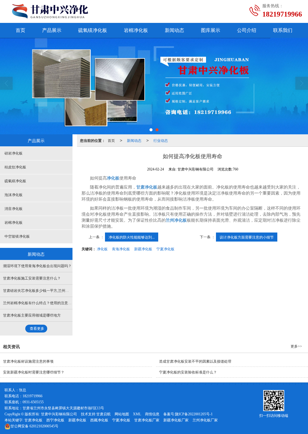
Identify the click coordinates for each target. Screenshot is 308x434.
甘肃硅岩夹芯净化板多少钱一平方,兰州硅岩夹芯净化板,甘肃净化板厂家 (60, 291)
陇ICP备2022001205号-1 (194, 414)
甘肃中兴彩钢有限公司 (59, 414)
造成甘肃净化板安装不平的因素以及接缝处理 (195, 361)
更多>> (296, 346)
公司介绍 (246, 30)
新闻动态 (174, 30)
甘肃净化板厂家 (146, 420)
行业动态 (160, 140)
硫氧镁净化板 (92, 30)
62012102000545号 (34, 426)
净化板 (102, 248)
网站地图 (122, 414)
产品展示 (51, 30)
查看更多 (37, 328)
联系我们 (282, 30)
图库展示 (210, 30)
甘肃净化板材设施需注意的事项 (28, 361)
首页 (20, 30)
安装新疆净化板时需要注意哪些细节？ (33, 372)
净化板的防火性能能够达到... (132, 236)
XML (137, 414)
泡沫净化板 (14, 195)
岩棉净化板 (136, 30)
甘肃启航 (103, 414)
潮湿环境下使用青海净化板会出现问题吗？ (37, 266)
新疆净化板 (143, 248)
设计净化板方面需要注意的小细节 (247, 236)
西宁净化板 (55, 420)
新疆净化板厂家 (176, 420)
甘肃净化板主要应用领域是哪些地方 (32, 315)
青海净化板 (121, 248)
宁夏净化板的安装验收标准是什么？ (188, 372)
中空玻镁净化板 (17, 236)
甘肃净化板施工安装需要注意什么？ (32, 278)
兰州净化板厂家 (205, 420)
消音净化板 (14, 209)
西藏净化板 (99, 420)
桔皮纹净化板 (15, 167)
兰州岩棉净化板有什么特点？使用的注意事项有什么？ (46, 303)
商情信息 (152, 414)
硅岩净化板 (14, 153)
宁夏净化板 (165, 248)
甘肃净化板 (33, 420)
